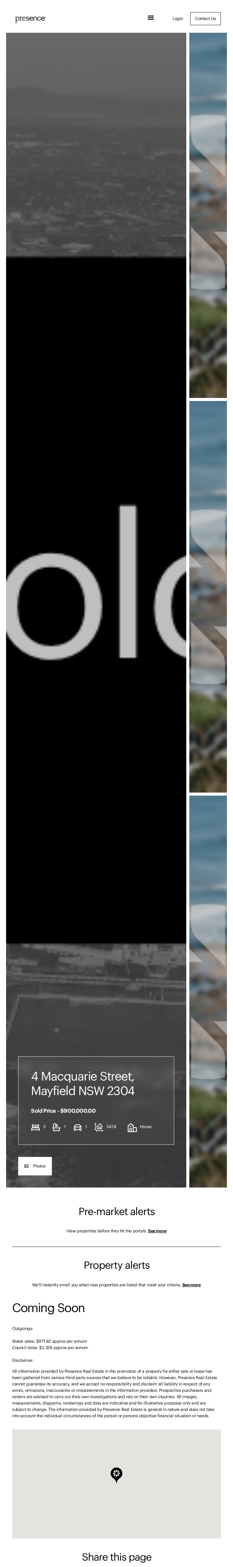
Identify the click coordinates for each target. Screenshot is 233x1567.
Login (178, 18)
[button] (151, 17)
